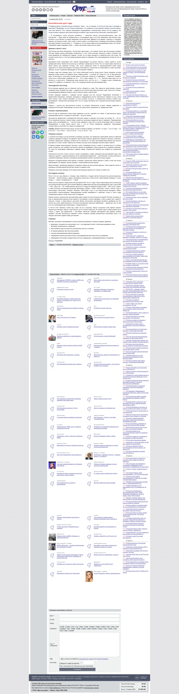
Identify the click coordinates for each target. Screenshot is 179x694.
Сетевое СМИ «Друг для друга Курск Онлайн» (47, 683)
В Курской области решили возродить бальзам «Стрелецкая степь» (133, 525)
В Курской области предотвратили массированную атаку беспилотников (135, 145)
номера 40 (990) (79, 274)
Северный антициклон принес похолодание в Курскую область (134, 251)
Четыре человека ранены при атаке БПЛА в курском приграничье (134, 498)
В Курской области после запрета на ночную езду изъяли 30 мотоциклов (135, 275)
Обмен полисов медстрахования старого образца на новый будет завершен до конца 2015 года (70, 556)
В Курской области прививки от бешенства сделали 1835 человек (134, 424)
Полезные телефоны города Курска (38, 117)
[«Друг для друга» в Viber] (33, 132)
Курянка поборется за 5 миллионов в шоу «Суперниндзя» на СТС (134, 487)
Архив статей (36, 103)
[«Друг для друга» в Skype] (38, 137)
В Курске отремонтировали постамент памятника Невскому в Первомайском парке (133, 419)
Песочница (35, 85)
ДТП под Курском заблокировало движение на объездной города (135, 337)
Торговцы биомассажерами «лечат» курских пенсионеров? (105, 464)
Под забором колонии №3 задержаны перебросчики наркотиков (69, 399)
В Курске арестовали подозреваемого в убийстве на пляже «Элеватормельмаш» (135, 478)
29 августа (129, 101)
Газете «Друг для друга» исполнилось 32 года (132, 304)
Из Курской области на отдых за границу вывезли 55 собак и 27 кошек (135, 407)
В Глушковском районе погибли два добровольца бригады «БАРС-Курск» (134, 398)
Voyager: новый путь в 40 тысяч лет (105, 536)
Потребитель (36, 76)
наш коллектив (131, 1)
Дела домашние (91, 15)
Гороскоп (34, 90)
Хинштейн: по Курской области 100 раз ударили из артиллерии (136, 443)
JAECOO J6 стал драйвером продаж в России (38, 42)
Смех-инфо (35, 92)
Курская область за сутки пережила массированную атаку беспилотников (133, 357)
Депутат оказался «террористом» (104, 408)
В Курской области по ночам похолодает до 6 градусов (133, 317)
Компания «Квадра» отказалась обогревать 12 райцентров (104, 290)
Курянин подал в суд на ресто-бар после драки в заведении (135, 264)
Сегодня (128, 62)
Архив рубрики (54, 274)
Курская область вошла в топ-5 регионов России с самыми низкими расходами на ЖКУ (134, 403)
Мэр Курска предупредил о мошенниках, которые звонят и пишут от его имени (136, 179)
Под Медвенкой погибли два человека (69, 364)
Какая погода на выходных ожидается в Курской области (133, 216)
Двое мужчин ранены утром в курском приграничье (134, 91)
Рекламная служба (38, 122)
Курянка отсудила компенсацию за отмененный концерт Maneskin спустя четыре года (136, 376)
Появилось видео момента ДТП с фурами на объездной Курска (135, 547)
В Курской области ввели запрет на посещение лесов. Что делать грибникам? (135, 514)
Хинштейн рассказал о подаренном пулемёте (132, 104)
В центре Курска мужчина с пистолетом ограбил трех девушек (106, 364)
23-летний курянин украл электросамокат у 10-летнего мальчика (135, 473)
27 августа (129, 220)
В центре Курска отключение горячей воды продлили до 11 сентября (135, 80)
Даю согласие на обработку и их (84, 659)
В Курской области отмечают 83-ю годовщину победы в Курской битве (135, 562)
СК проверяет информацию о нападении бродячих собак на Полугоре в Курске (136, 392)
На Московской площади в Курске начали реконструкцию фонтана (135, 268)
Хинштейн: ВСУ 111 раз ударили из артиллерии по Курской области (136, 533)
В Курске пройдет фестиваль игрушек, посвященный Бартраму (134, 361)
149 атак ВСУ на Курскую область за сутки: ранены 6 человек (135, 213)
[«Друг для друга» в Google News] (51, 9)
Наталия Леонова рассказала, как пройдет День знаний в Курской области (136, 341)
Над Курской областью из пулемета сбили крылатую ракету (134, 559)
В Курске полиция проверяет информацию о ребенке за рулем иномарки (134, 567)
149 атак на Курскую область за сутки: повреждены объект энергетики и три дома (135, 96)
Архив (63, 15)
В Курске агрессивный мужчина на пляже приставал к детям (135, 348)
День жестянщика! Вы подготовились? (69, 455)
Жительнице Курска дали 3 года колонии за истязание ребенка (135, 428)
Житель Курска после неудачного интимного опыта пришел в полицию (135, 415)
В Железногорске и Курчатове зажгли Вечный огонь (134, 544)
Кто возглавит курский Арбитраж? (105, 336)
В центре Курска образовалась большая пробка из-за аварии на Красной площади (134, 228)
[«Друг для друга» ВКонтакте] (33, 9)
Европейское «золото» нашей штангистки (70, 445)
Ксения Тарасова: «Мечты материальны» (107, 573)
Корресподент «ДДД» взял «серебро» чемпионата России (69, 427)
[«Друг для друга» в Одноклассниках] (37, 9)
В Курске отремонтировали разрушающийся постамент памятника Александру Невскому (135, 256)
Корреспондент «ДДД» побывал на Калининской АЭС (68, 536)
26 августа (129, 279)
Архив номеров (37, 96)
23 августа (129, 540)
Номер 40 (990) (79, 15)
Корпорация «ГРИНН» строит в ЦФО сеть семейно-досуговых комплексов (70, 280)
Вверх (52, 244)
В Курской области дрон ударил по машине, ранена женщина (136, 313)
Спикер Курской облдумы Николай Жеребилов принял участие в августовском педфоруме (136, 382)
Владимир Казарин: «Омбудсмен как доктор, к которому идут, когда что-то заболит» (69, 300)
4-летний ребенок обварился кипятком (69, 417)
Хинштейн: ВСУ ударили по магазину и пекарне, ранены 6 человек (135, 236)
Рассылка (35, 22)
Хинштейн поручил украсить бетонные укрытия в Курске (133, 509)
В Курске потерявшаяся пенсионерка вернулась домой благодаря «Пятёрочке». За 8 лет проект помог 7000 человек (133, 493)
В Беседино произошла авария (136, 440)
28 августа (129, 158)
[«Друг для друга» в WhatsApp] (38, 132)
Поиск (34, 15)
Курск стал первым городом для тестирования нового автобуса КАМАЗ (135, 260)
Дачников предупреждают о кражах (68, 355)
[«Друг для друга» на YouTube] (47, 9)
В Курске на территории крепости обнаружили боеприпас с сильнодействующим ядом (135, 150)
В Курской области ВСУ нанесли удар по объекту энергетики (135, 529)
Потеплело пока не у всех (65, 289)
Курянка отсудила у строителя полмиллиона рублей (134, 247)
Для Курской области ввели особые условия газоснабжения (133, 133)
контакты (141, 1)
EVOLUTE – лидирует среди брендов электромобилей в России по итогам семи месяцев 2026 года (135, 290)
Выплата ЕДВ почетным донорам (104, 483)
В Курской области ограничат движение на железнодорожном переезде (134, 387)
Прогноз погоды (37, 94)
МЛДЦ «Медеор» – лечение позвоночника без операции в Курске (70, 546)
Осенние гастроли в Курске (102, 308)
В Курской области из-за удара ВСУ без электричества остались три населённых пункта (135, 193)
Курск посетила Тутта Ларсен (66, 317)
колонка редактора (119, 1)
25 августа (129, 365)
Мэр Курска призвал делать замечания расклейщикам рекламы (134, 286)
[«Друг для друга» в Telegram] (40, 9)
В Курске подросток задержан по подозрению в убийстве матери (135, 437)
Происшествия (36, 70)
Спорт (34, 72)
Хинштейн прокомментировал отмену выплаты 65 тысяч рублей (134, 117)
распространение (102, 659)
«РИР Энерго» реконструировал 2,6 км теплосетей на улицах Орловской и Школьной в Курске (136, 184)
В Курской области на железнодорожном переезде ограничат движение (135, 432)
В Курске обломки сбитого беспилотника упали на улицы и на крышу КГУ (134, 447)
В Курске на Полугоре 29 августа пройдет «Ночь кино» (135, 209)
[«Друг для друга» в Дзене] (44, 9)
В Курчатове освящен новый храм (105, 327)
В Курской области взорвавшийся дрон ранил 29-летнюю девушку (135, 240)
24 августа (129, 456)
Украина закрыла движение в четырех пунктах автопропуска (106, 446)
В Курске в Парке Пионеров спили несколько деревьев (135, 76)
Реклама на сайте (129, 15)
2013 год (70, 15)
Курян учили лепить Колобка (135, 65)
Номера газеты (54, 15)
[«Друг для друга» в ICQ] (42, 137)
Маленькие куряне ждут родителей (68, 573)
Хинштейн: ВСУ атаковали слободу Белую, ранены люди (133, 282)
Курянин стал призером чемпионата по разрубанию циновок (106, 427)
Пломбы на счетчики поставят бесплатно (70, 564)
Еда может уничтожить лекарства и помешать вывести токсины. (105, 546)
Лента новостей (129, 59)
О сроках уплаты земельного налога (105, 473)
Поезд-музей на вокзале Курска (104, 317)
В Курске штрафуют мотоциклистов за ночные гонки (133, 300)
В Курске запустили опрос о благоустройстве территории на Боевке (135, 344)
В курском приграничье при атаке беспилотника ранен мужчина (135, 189)
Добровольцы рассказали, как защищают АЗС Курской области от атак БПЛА (134, 141)
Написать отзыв (78, 244)
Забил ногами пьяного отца (102, 398)
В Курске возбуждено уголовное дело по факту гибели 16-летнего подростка (135, 309)
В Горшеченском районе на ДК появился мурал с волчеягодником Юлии (134, 72)
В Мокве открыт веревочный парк (67, 327)
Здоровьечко (36, 81)
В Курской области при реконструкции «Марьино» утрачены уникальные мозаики (134, 173)
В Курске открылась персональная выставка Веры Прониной (136, 205)
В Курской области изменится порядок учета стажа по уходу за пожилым (134, 460)
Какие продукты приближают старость (106, 554)
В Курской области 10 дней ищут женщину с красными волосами (135, 330)
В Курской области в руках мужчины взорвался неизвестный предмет (133, 121)
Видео (34, 28)
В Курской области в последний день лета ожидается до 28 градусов (135, 67)
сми (146, 1)
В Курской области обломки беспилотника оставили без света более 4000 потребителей (134, 296)
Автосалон (35, 74)
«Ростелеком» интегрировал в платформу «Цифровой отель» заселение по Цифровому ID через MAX (136, 465)
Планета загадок (37, 78)
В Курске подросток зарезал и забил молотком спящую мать (134, 320)
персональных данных (86, 659)
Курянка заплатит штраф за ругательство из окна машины (133, 244)
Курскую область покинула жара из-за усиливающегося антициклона (135, 506)
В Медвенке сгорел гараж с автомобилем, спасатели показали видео (134, 325)
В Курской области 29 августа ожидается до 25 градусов (134, 201)
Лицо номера (36, 87)
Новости (34, 68)
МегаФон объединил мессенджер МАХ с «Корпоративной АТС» (135, 482)
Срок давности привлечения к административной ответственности (105, 518)
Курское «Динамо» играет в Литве (105, 436)
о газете (109, 1)
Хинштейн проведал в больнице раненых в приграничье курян (135, 165)
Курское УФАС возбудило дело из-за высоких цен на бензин (136, 161)
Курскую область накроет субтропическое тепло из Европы (133, 136)
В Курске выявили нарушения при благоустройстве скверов (135, 502)
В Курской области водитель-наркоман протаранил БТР (134, 223)
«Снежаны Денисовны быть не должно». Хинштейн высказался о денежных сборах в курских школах (134, 519)
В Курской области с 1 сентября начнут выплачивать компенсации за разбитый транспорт (135, 112)
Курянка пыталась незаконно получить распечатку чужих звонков (69, 474)
